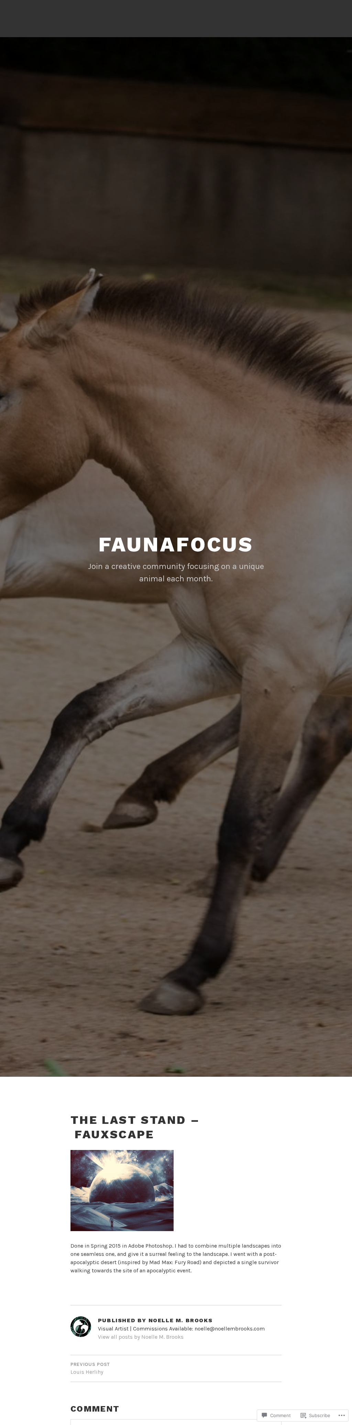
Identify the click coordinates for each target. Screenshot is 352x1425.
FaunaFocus (176, 544)
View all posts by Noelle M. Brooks (141, 1337)
